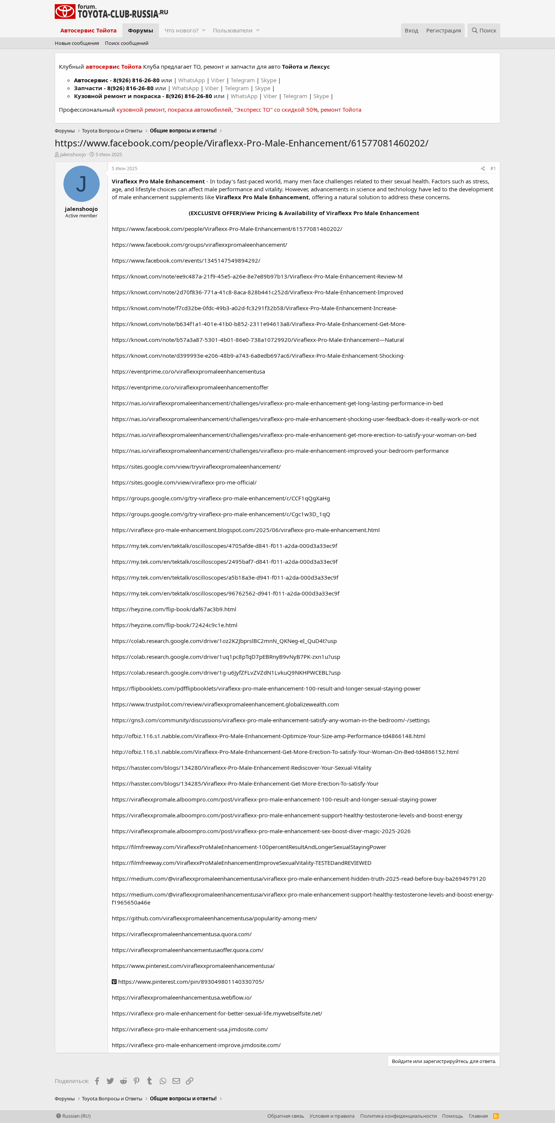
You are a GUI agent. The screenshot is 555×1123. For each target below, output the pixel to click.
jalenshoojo (73, 154)
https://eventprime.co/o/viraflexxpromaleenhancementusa (188, 371)
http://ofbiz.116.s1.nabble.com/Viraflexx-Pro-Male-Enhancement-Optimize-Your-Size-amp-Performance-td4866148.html (269, 736)
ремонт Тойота (341, 109)
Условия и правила (332, 1115)
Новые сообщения (77, 43)
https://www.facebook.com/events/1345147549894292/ (186, 260)
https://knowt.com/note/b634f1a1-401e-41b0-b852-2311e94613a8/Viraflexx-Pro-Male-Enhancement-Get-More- (259, 324)
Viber (218, 80)
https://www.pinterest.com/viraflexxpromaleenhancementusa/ (193, 965)
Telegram (243, 80)
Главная (478, 1115)
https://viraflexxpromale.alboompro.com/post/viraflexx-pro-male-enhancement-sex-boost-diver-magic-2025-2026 (261, 831)
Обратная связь (285, 1115)
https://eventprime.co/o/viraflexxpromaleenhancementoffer (190, 387)
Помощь (452, 1115)
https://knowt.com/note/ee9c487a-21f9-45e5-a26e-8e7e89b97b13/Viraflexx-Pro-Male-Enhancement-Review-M (257, 276)
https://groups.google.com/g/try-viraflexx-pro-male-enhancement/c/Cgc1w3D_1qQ (221, 514)
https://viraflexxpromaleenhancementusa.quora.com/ (182, 934)
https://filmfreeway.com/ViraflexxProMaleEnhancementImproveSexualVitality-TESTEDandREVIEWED (242, 862)
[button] (203, 30)
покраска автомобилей (199, 109)
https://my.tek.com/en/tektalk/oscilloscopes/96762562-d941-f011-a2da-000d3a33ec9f (225, 593)
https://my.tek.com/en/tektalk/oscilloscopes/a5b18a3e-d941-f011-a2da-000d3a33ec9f (225, 577)
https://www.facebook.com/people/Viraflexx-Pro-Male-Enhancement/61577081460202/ (227, 228)
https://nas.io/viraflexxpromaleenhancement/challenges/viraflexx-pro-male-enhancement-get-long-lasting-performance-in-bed (277, 403)
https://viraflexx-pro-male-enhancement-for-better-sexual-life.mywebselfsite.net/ (217, 1013)
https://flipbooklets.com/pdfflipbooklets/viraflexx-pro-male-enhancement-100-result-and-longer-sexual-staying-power (266, 688)
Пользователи (233, 30)
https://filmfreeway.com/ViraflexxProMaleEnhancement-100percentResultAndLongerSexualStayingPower (249, 847)
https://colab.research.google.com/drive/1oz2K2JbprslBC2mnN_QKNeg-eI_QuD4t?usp (224, 641)
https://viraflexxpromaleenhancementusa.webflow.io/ (182, 997)
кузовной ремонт (141, 109)
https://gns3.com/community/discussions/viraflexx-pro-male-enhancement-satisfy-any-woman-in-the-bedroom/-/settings (271, 720)
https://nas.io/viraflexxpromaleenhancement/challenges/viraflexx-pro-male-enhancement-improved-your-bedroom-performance (280, 450)
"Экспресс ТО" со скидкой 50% (276, 109)
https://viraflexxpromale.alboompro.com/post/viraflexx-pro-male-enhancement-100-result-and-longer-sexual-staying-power (274, 799)
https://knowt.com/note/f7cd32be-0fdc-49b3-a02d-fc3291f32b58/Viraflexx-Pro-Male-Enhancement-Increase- (254, 308)
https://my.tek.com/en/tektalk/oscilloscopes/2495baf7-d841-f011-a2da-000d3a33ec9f (225, 561)
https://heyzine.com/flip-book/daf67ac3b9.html (174, 609)
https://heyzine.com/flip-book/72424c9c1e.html (174, 625)
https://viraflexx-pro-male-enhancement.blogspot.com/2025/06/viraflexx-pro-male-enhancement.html (246, 530)
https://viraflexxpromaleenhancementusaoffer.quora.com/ (188, 950)
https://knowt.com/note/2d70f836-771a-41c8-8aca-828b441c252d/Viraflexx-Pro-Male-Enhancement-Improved (257, 292)
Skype (269, 80)
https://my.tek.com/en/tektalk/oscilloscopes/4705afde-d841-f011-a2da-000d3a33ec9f (224, 545)
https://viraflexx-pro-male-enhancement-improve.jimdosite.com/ (196, 1045)
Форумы (140, 30)
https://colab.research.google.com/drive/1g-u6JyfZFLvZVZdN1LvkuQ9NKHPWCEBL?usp (226, 672)
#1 (493, 168)
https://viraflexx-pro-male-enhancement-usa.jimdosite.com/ (190, 1029)
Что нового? (182, 30)
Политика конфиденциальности (398, 1115)
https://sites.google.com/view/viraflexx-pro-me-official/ (184, 482)
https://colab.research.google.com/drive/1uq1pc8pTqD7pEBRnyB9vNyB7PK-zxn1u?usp (226, 656)
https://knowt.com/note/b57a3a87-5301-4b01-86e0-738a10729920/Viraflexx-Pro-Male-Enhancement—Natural (258, 339)
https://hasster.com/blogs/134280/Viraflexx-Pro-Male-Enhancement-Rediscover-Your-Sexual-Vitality (242, 767)
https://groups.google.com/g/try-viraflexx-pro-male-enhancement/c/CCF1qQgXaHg (221, 498)
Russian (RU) (76, 1115)
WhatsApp (192, 80)
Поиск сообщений (126, 43)
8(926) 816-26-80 (136, 80)
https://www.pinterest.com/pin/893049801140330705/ (190, 981)
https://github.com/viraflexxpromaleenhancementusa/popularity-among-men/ (214, 918)
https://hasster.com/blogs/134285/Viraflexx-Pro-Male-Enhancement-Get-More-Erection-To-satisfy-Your (245, 783)
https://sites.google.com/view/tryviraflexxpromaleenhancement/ (196, 466)
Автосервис (91, 80)
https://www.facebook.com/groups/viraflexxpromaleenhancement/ (199, 244)
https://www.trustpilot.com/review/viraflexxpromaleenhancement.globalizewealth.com (225, 704)
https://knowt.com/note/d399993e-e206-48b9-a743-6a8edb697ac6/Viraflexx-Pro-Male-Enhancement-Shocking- (258, 355)
